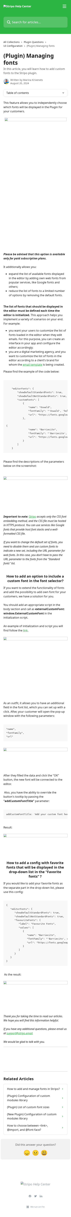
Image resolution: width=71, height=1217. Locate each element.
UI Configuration (13, 45)
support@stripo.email (20, 1033)
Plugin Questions (34, 42)
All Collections (11, 42)
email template (32, 364)
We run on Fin (37, 1206)
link (25, 630)
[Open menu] (64, 6)
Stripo (32, 516)
